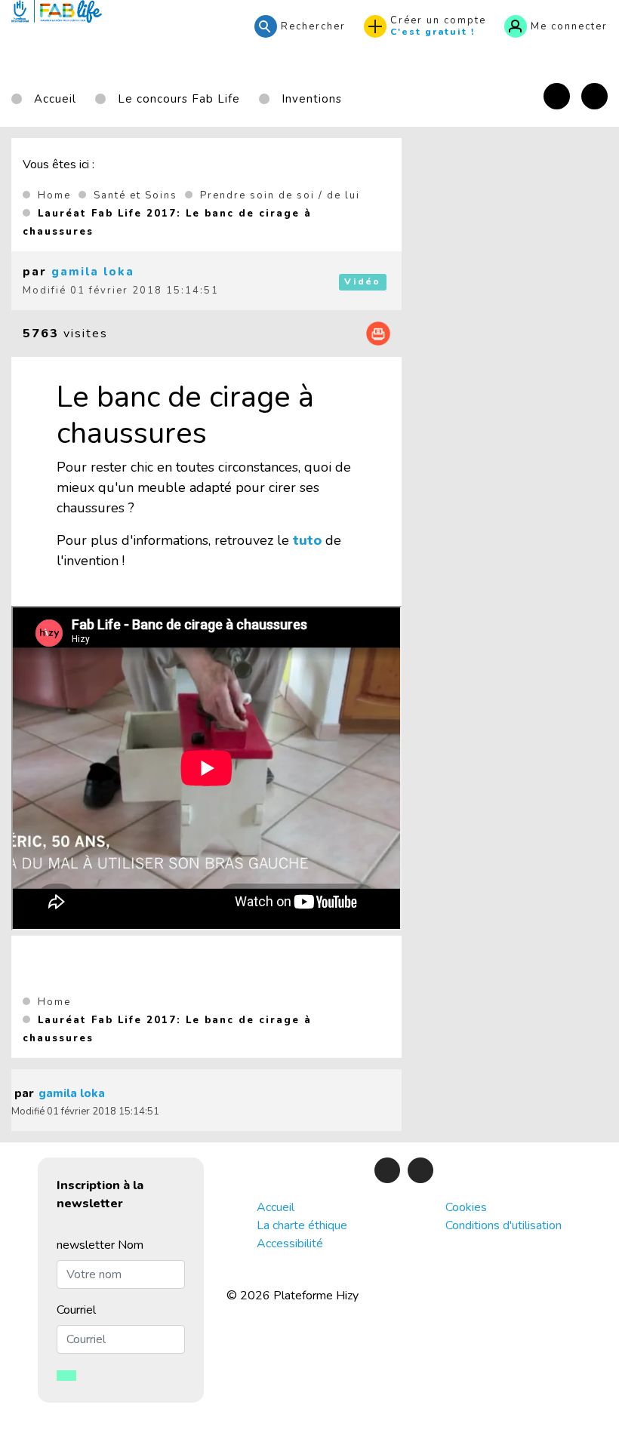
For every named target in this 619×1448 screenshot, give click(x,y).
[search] (300, 26)
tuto (307, 540)
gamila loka (92, 271)
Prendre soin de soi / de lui (280, 195)
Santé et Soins (135, 195)
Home (54, 195)
